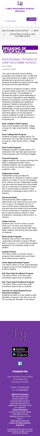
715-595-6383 (22, 390)
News (36, 31)
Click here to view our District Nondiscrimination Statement (20, 422)
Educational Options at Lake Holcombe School (22, 35)
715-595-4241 (23, 387)
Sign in (32, 19)
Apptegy (25, 433)
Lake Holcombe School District (15, 31)
